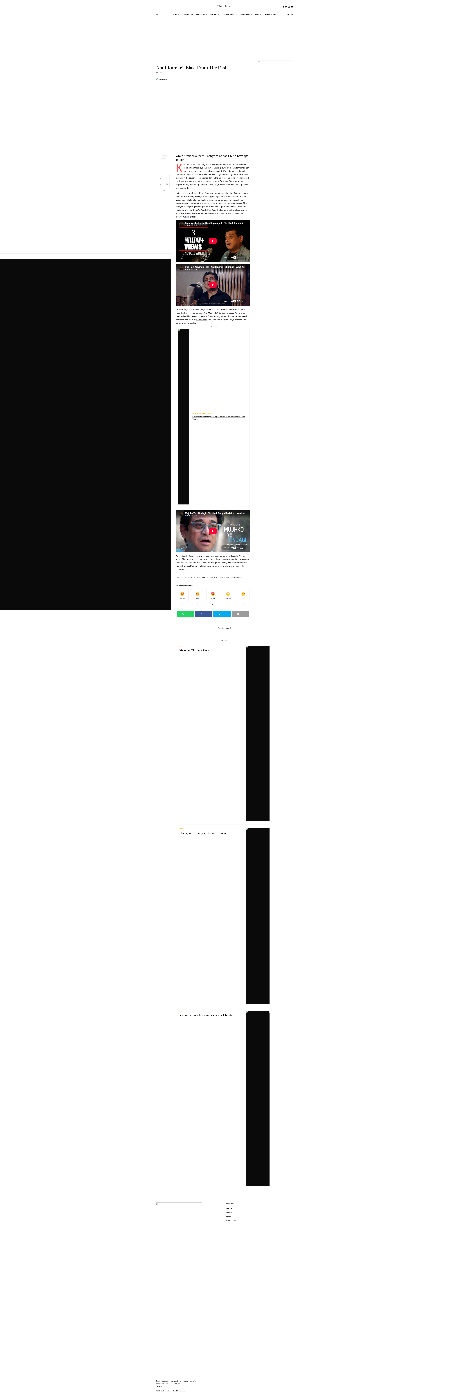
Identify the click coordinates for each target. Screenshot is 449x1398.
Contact (229, 1212)
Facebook (205, 577)
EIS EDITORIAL (163, 166)
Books (194, 413)
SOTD (181, 828)
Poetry (210, 413)
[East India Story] (224, 6)
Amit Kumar (188, 577)
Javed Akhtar (214, 577)
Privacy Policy (231, 1220)
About (228, 1216)
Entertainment (161, 62)
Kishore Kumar (189, 164)
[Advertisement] (224, 35)
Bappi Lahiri (201, 319)
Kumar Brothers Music (186, 566)
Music (168, 62)
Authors (229, 1209)
